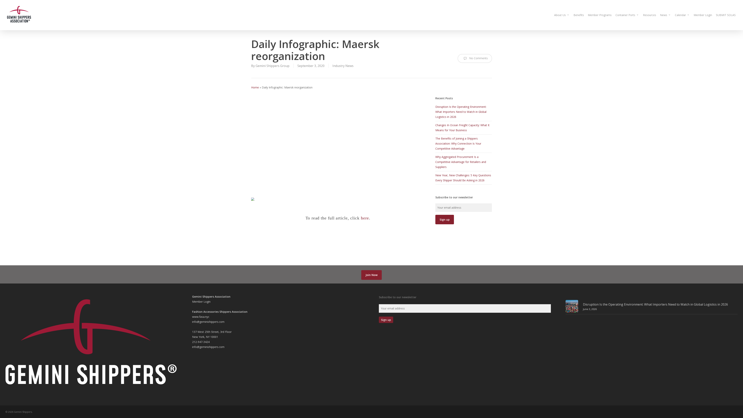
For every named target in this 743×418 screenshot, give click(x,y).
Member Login (201, 301)
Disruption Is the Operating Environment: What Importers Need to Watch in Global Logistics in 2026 (460, 112)
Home (255, 87)
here (365, 218)
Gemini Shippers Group (272, 66)
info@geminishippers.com (208, 322)
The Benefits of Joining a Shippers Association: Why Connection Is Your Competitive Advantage (458, 143)
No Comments (478, 58)
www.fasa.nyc (200, 317)
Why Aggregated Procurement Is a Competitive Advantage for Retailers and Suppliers (460, 162)
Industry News (343, 66)
